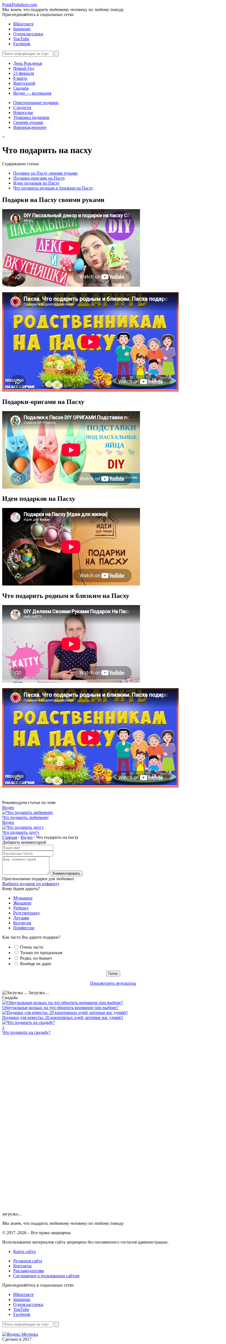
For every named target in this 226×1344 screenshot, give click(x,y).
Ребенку (21, 908)
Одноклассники (28, 33)
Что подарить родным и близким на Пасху (53, 188)
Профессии (23, 927)
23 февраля (23, 73)
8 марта (20, 78)
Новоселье (23, 112)
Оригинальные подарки (35, 102)
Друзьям (21, 917)
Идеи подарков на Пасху (36, 183)
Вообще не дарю (35, 963)
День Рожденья (27, 63)
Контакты (22, 1265)
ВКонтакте (23, 24)
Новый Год (23, 68)
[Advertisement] (43, 1127)
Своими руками (28, 122)
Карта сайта (24, 1251)
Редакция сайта (27, 1260)
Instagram (21, 28)
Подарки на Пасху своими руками (45, 173)
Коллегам (22, 922)
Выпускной (24, 83)
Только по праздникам (41, 952)
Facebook (21, 43)
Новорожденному (30, 127)
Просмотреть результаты (113, 983)
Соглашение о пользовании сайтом (46, 1275)
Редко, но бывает (36, 958)
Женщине (22, 903)
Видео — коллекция (32, 93)
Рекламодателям (28, 1270)
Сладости (22, 107)
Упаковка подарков (31, 117)
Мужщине (23, 898)
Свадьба (21, 88)
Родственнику (26, 913)
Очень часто (31, 947)
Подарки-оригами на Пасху (39, 178)
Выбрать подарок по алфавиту (31, 883)
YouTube (21, 38)
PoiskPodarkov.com (19, 4)
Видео (8, 807)
